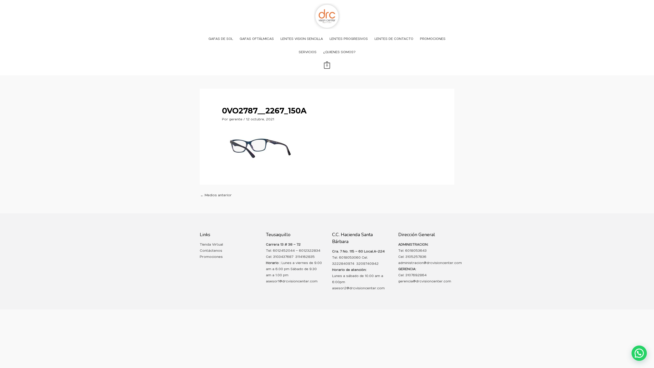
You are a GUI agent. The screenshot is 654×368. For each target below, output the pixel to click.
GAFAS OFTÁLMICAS (257, 39)
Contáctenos (211, 251)
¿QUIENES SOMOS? (339, 52)
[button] (639, 353)
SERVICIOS (308, 52)
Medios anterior (216, 195)
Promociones (211, 257)
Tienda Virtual (211, 245)
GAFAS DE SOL (220, 39)
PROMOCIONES (433, 39)
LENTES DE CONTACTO (394, 39)
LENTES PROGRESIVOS (349, 39)
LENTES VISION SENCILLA (302, 39)
